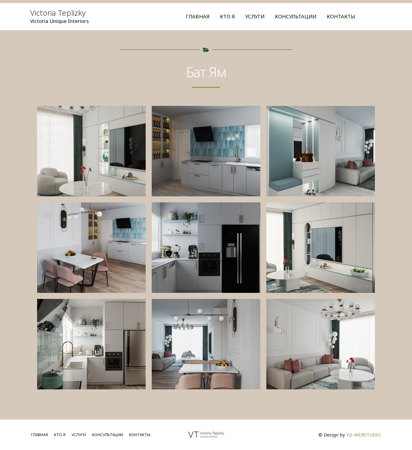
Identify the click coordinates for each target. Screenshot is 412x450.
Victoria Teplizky (58, 13)
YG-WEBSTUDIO (363, 435)
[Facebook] (384, 17)
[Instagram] (375, 17)
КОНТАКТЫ (341, 16)
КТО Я (227, 16)
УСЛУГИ (255, 16)
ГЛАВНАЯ (198, 16)
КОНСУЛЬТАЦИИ (295, 16)
